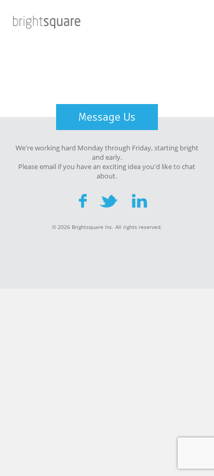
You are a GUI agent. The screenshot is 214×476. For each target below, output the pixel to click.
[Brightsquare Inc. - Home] (47, 23)
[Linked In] (140, 201)
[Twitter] (109, 201)
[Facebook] (83, 201)
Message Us (107, 117)
